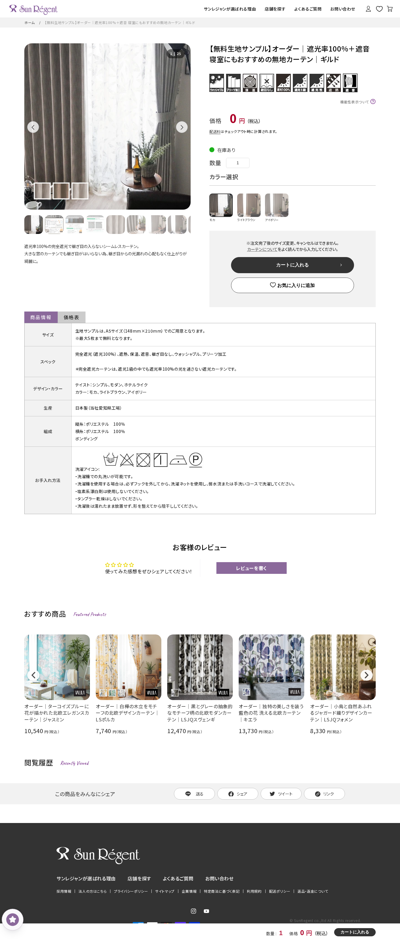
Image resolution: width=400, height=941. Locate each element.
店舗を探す (139, 878)
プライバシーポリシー (131, 891)
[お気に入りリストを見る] (379, 8)
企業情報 (189, 891)
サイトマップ (165, 891)
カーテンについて (262, 249)
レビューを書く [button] (251, 568)
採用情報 (64, 891)
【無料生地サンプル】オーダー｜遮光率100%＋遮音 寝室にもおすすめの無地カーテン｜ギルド (120, 22)
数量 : (272, 933)
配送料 (214, 131)
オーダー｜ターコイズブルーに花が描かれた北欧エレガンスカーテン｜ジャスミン (56, 713)
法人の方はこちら (92, 891)
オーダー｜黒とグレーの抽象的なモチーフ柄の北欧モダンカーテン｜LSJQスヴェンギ (200, 713)
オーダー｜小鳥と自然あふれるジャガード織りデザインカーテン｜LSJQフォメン (341, 713)
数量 (215, 162)
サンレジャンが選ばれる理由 (86, 878)
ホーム (29, 22)
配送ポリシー (279, 891)
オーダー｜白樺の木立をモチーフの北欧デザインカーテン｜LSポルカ (127, 713)
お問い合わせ (219, 878)
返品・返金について (313, 891)
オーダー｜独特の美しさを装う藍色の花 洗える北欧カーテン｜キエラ (271, 713)
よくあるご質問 (178, 878)
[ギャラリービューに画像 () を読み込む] (33, 224)
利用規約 (254, 891)
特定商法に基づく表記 (222, 891)
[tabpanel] (107, 126)
